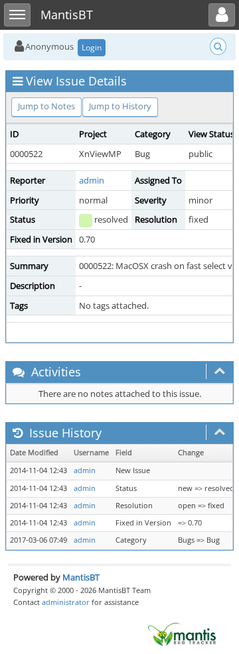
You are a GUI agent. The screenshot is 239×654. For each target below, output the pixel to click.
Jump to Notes (46, 106)
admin (91, 180)
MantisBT (81, 577)
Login (92, 47)
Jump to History (120, 106)
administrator (66, 602)
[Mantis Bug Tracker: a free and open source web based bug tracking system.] (182, 633)
